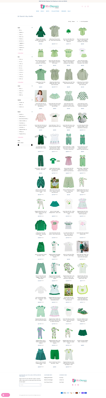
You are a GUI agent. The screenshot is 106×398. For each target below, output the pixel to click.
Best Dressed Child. (29, 395)
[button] (42, 11)
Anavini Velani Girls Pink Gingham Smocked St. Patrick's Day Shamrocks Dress (69, 170)
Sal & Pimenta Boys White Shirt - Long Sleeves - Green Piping (40, 298)
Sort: (69, 21)
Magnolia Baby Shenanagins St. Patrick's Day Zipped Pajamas (54, 255)
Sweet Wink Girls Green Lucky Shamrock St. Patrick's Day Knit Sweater (69, 126)
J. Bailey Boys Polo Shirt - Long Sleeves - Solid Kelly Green (41, 234)
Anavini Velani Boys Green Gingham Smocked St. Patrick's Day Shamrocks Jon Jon (82, 148)
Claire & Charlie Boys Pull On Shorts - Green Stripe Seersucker (68, 191)
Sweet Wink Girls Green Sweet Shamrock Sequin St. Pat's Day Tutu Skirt (55, 105)
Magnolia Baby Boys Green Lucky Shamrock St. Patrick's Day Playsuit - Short (68, 363)
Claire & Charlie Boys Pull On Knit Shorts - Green (54, 362)
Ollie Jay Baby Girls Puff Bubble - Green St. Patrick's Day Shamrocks (68, 298)
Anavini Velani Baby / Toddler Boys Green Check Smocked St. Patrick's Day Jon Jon (68, 148)
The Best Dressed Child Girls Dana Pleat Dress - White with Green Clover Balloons (54, 148)
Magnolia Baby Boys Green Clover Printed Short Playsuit (40, 319)
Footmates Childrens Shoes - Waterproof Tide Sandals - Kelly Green (82, 320)
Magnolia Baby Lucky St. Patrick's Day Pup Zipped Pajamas (41, 342)
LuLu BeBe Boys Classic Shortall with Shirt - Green (41, 147)
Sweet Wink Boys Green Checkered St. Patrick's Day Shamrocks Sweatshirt (82, 105)
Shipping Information (48, 377)
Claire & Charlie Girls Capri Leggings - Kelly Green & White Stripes (41, 277)
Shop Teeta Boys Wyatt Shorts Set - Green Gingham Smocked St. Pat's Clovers (82, 62)
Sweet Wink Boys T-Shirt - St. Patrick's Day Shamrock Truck (55, 126)
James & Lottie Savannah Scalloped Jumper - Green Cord (41, 363)
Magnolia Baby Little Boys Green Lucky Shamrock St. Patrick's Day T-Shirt (82, 277)
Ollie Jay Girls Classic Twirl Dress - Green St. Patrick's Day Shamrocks (55, 191)
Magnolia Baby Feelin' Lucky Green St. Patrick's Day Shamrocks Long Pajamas (68, 277)
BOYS (47, 11)
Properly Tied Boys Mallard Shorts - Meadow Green (82, 341)
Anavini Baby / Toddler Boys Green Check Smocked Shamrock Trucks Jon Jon (82, 169)
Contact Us (61, 379)
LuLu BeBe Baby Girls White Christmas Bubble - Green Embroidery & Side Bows (82, 126)
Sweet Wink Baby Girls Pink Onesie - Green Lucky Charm (54, 233)
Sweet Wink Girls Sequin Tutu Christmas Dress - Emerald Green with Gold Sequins (82, 255)
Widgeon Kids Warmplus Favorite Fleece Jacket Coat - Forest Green (40, 40)
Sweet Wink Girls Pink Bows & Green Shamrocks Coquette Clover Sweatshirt (41, 126)
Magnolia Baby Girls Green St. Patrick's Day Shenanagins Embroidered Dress (55, 298)
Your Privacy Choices (48, 382)
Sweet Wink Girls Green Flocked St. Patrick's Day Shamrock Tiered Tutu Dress (68, 105)
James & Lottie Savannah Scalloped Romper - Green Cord (41, 191)
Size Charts (61, 382)
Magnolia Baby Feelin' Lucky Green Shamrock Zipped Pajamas (54, 342)
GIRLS (42, 11)
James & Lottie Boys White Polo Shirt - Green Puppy (68, 255)
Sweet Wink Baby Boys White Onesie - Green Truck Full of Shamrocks (68, 320)
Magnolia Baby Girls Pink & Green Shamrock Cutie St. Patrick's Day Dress (82, 212)
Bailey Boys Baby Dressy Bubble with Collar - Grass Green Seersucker (55, 83)
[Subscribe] (39, 384)
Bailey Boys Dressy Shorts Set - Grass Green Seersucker (54, 39)
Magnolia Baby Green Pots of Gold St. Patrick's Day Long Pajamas (41, 212)
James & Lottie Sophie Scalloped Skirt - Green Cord (54, 212)
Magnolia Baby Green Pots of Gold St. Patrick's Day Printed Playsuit (83, 191)
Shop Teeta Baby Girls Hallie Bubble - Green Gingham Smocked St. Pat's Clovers (82, 40)
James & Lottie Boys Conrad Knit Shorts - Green (40, 255)
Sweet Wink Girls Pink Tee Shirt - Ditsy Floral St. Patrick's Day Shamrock (41, 105)
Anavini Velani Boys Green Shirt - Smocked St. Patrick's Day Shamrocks (54, 169)
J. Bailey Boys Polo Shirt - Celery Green (41, 83)
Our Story (61, 377)
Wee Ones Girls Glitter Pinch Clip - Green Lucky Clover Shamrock (68, 40)
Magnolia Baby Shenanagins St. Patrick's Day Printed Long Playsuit (55, 277)
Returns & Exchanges (48, 379)
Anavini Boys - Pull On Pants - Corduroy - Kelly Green (41, 169)
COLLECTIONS (55, 11)
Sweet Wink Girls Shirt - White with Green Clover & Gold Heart (68, 212)
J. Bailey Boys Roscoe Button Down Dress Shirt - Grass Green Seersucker (82, 83)
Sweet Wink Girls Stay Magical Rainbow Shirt (83, 233)
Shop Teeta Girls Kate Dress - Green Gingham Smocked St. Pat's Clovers (55, 62)
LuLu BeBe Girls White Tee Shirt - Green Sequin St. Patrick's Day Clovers (68, 234)
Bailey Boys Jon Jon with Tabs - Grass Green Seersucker (69, 83)
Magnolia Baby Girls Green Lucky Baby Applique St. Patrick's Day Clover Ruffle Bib (82, 299)
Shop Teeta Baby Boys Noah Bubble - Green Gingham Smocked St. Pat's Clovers (68, 62)
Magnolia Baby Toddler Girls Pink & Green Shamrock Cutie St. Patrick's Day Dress (55, 320)
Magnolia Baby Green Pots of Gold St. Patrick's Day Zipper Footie (69, 342)
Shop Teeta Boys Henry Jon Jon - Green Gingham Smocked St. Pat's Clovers (40, 62)
